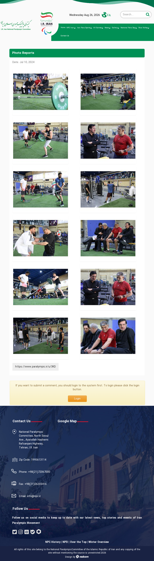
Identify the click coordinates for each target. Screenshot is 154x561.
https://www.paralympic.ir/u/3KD (35, 367)
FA (109, 15)
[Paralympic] (16, 25)
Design (68, 557)
